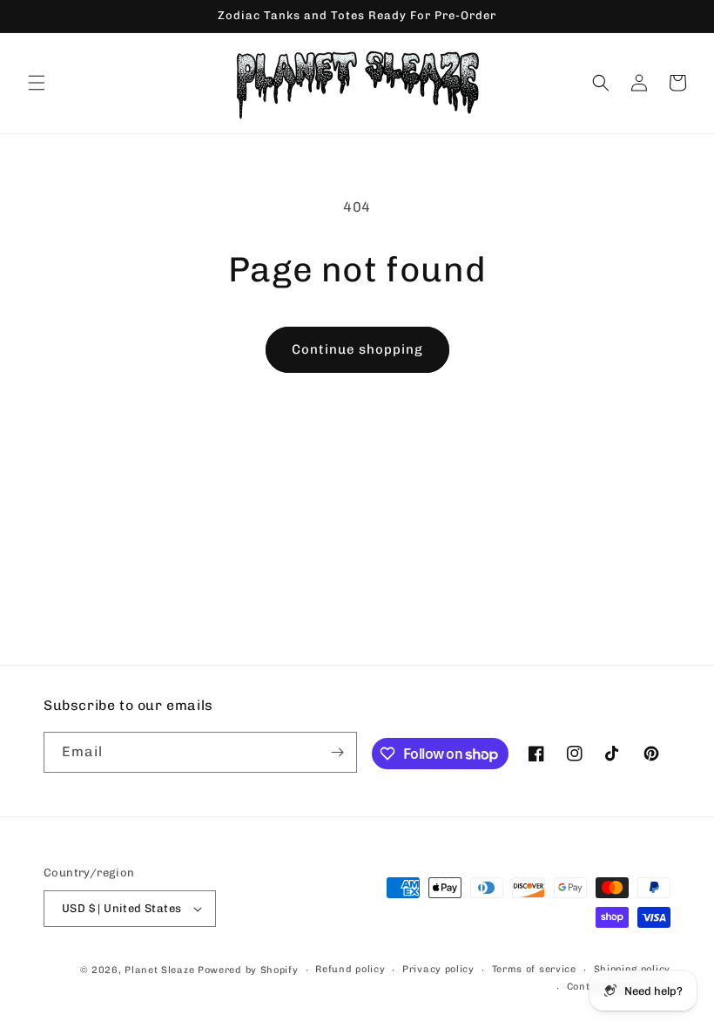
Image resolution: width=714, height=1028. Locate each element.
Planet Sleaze (159, 970)
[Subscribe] (337, 752)
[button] (36, 83)
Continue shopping (357, 349)
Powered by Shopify (248, 970)
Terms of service (534, 969)
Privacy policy (438, 969)
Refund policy (350, 969)
